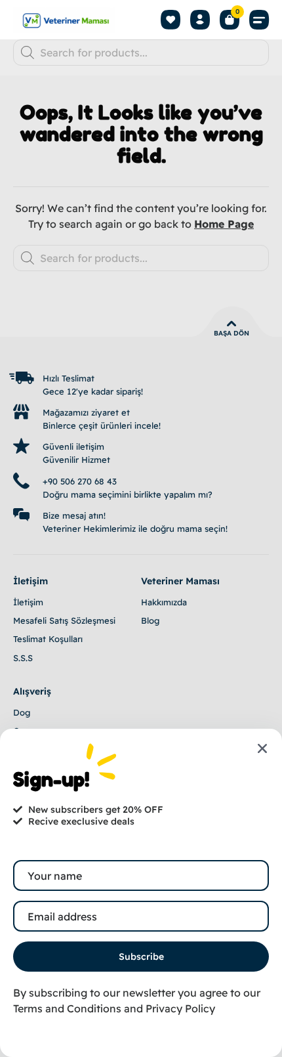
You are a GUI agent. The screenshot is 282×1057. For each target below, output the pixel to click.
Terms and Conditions (67, 1008)
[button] (259, 20)
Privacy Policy (180, 1008)
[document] (141, 528)
